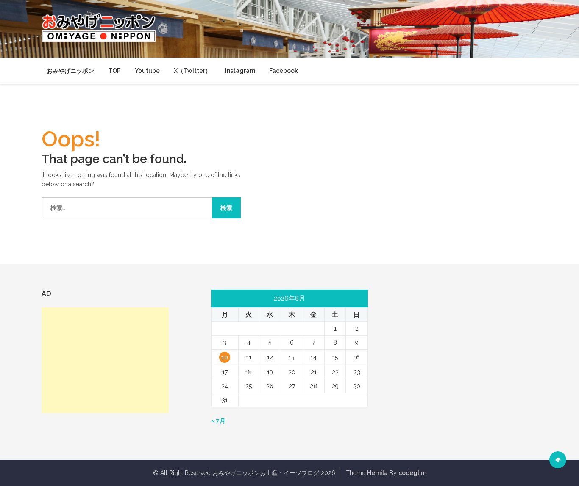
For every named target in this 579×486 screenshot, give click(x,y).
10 (224, 357)
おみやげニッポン (70, 70)
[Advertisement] (105, 360)
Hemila (377, 472)
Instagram (240, 70)
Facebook (283, 70)
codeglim (412, 472)
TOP (114, 70)
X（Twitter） (192, 70)
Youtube (147, 70)
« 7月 (218, 420)
